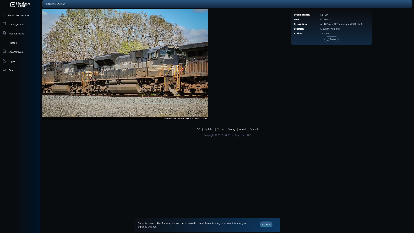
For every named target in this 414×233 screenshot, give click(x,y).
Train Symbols (16, 24)
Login (11, 61)
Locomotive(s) (302, 14)
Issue (332, 39)
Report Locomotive (18, 15)
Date (296, 19)
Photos (13, 42)
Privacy (231, 129)
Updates (208, 129)
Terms (220, 129)
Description (300, 24)
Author (298, 33)
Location (299, 28)
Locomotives (15, 51)
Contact (254, 129)
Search (12, 70)
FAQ (199, 129)
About (242, 129)
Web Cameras (16, 33)
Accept (266, 224)
